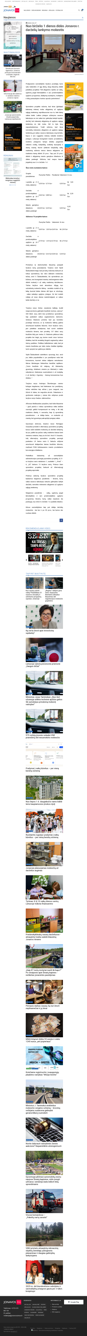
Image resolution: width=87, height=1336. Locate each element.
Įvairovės (60, 1)
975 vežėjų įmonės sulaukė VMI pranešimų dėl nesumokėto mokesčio (43, 736)
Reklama (54, 1309)
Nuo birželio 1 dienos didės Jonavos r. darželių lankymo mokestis (52, 28)
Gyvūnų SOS (72, 1328)
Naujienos (39, 1328)
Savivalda (31, 1)
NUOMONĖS (34, 1312)
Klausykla (47, 1)
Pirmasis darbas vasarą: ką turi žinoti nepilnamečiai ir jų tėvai (42, 1007)
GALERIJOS (27, 1317)
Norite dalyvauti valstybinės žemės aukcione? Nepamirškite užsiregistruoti (43, 1144)
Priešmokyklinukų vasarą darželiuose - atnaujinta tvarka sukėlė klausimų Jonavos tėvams (43, 937)
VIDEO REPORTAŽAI (29, 1315)
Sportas (80, 1)
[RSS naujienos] (82, 18)
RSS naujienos (56, 1312)
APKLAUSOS (27, 1307)
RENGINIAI (40, 1312)
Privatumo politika (57, 1307)
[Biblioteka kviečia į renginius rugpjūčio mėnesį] (10, 167)
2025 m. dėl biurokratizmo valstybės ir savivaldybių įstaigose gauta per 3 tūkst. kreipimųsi (44, 1288)
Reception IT (14, 1331)
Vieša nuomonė (49, 1328)
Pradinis (33, 1328)
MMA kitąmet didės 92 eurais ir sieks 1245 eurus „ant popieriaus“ (43, 1040)
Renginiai (57, 1328)
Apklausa (64, 1328)
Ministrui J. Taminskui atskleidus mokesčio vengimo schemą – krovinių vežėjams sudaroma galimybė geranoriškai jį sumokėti (43, 1109)
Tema (36, 1)
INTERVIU (26, 1312)
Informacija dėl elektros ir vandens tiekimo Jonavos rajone (13, 96)
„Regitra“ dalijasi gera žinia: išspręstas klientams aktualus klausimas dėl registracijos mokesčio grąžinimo (54, 596)
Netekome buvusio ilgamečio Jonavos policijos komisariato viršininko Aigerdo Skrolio (13, 72)
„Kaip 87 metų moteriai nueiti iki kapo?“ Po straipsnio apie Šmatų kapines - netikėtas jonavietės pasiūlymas (44, 972)
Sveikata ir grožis (40, 4)
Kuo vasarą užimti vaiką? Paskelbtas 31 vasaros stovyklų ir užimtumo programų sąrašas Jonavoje (34, 595)
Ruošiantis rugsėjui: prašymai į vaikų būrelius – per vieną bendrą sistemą (42, 836)
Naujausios (8, 1)
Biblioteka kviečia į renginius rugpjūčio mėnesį (12, 180)
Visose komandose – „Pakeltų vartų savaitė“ (37, 1216)
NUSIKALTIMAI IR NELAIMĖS (39, 1307)
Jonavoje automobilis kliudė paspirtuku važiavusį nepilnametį (13, 117)
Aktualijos (24, 1)
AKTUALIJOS (27, 1304)
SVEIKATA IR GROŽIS (29, 1309)
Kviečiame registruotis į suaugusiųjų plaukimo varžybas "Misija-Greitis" (42, 1073)
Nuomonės (53, 1)
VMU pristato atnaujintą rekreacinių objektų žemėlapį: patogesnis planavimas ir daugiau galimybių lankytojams (42, 1252)
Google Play (75, 1302)
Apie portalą (55, 1304)
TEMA (45, 1309)
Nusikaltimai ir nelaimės (70, 1)
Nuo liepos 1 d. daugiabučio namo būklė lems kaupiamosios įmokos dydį (44, 802)
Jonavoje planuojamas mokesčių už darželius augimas (42, 869)
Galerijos (49, 4)
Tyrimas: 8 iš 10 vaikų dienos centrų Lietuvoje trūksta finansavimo (42, 902)
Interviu (41, 1)
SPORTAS (43, 1304)
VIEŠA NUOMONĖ (39, 1315)
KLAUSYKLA (39, 1309)
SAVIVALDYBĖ (35, 1304)
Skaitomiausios (16, 1)
